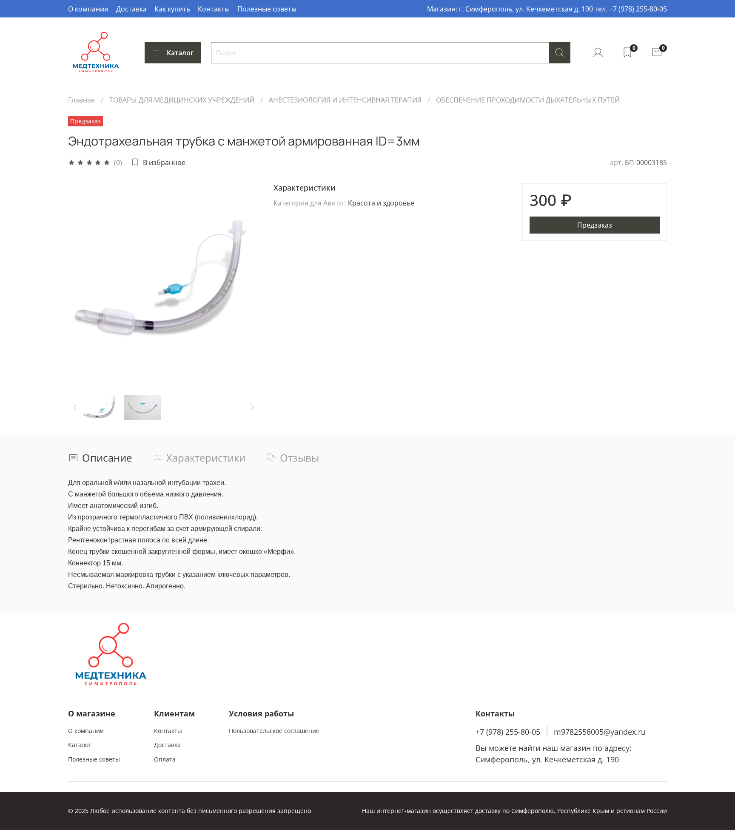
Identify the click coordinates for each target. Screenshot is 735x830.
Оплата (165, 759)
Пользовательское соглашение (274, 731)
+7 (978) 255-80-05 (508, 732)
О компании (88, 9)
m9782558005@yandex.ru (600, 732)
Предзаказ (594, 225)
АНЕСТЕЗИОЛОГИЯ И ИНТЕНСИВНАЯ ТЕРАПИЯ (345, 100)
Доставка (131, 9)
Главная (81, 100)
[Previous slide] (81, 279)
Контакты (214, 9)
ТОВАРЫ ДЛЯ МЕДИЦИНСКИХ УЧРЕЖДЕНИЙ (181, 100)
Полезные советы (266, 9)
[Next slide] (246, 279)
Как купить (172, 9)
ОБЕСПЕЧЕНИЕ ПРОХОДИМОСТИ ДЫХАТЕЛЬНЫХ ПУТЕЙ (528, 100)
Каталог (180, 52)
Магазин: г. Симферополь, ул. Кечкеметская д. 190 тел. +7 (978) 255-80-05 (547, 9)
